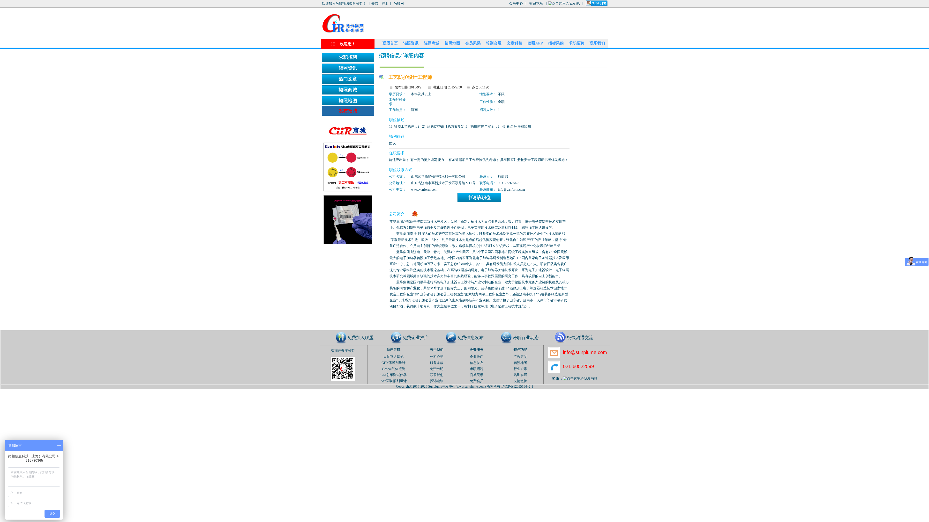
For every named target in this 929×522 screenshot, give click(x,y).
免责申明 (436, 369)
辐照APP (535, 43)
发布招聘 (348, 110)
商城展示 (476, 375)
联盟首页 (390, 43)
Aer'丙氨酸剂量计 (394, 381)
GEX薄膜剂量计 (393, 363)
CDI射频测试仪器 (394, 375)
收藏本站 (536, 3)
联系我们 (597, 43)
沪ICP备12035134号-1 (517, 386)
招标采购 (556, 43)
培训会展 (494, 43)
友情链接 (520, 381)
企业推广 (476, 357)
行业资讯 (520, 369)
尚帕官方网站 (393, 357)
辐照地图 (452, 43)
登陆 (374, 3)
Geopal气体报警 (393, 369)
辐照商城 (431, 43)
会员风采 (473, 43)
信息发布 (476, 363)
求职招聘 (576, 43)
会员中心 (516, 3)
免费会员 (476, 381)
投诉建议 (436, 381)
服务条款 (436, 363)
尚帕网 (399, 3)
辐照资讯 (411, 43)
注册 (385, 3)
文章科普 (514, 43)
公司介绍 (436, 357)
